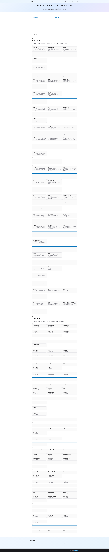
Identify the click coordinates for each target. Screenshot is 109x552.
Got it (76, 550)
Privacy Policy (65, 544)
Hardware (73, 1)
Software (69, 1)
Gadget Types (57, 17)
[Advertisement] (54, 26)
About (77, 1)
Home (65, 1)
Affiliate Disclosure (66, 546)
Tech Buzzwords (35, 17)
